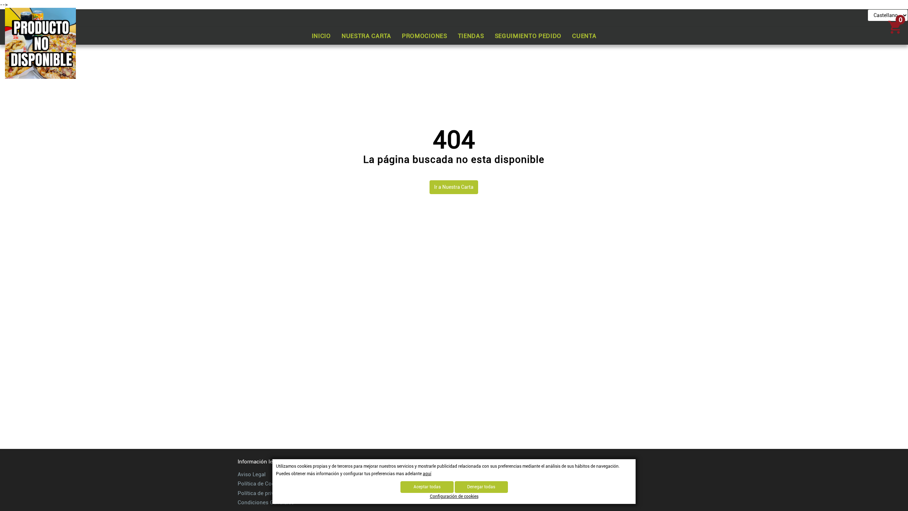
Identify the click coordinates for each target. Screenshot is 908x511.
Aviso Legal (252, 474)
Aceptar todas (427, 486)
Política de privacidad (264, 493)
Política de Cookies (261, 483)
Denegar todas (481, 486)
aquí (427, 473)
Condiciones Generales (266, 502)
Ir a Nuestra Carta (454, 187)
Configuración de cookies (454, 496)
